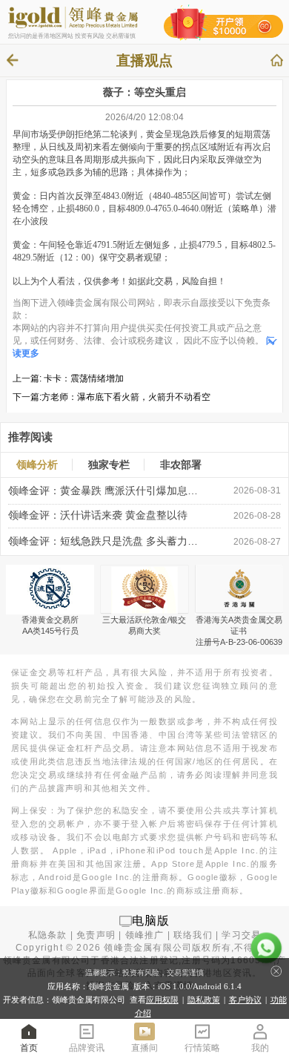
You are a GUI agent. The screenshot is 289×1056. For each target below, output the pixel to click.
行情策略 (202, 1048)
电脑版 (151, 920)
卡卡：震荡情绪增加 (84, 378)
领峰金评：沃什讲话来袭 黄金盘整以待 (97, 515)
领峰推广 (145, 935)
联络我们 (193, 935)
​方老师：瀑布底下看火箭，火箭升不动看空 (125, 397)
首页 (29, 1048)
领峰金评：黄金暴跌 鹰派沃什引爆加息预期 (103, 490)
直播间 (144, 1048)
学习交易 (241, 935)
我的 (260, 1048)
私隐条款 (47, 935)
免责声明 (96, 935)
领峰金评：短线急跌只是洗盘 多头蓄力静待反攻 (103, 541)
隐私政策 (203, 999)
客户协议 (245, 999)
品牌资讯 (86, 1048)
